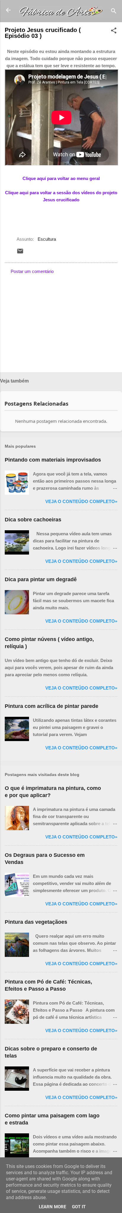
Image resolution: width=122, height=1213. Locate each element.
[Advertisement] (61, 321)
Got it (79, 1206)
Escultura (47, 239)
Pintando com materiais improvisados (53, 460)
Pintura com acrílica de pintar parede (51, 706)
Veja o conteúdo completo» (81, 501)
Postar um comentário (32, 271)
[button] (113, 31)
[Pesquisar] (113, 12)
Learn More (52, 1206)
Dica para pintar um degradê (41, 579)
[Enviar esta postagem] (20, 253)
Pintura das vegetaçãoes (36, 922)
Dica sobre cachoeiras (33, 520)
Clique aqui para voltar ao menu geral (61, 178)
